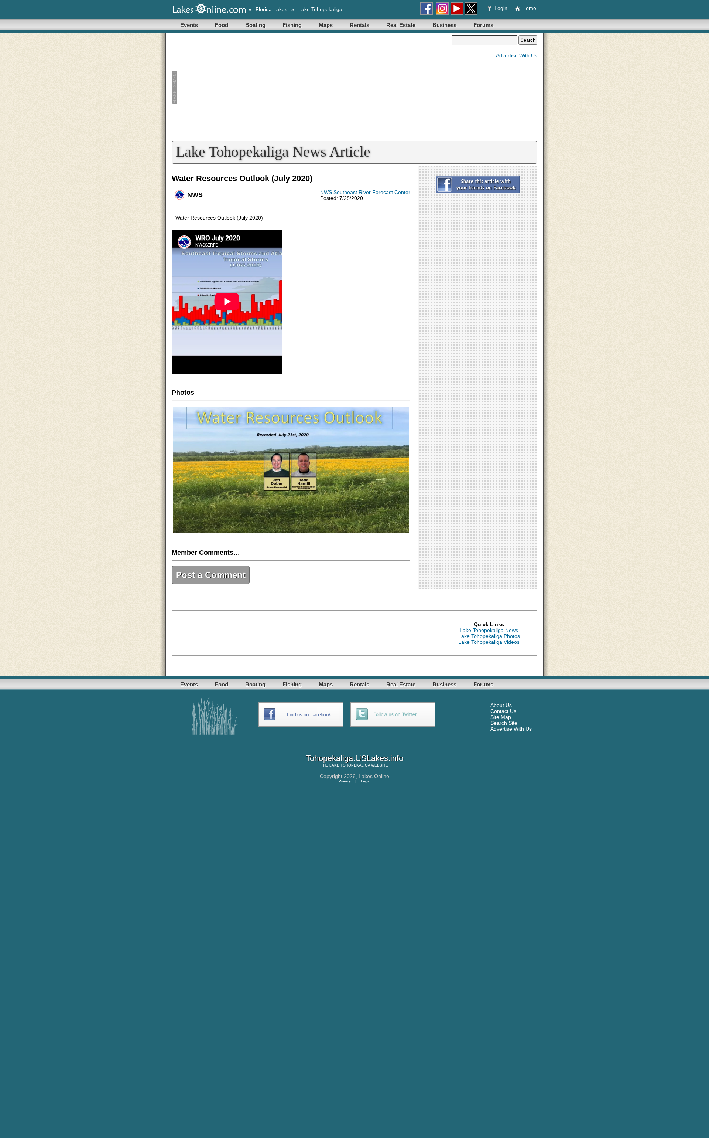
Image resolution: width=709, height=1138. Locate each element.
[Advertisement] (311, 87)
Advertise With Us (516, 55)
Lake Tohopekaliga (320, 9)
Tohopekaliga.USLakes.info (354, 758)
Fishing (292, 25)
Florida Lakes (271, 9)
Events (189, 25)
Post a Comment (211, 575)
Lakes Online (374, 776)
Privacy (345, 781)
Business (444, 25)
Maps (326, 25)
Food (221, 25)
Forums (483, 25)
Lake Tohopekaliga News (489, 630)
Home (529, 8)
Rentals (359, 25)
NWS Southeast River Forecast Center (365, 192)
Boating (255, 25)
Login (501, 8)
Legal (365, 781)
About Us (501, 705)
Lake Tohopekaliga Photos (489, 636)
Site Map (500, 717)
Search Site (503, 723)
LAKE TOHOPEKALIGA (349, 765)
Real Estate (400, 25)
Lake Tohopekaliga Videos (489, 642)
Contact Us (503, 711)
